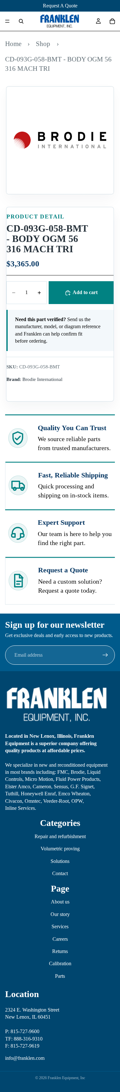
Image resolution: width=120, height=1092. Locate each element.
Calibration (60, 963)
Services (60, 926)
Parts (60, 976)
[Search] (21, 21)
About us (60, 901)
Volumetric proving (60, 848)
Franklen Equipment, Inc (66, 1078)
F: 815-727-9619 (22, 1046)
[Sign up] (105, 655)
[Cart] (112, 21)
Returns (60, 951)
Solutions (60, 861)
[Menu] (7, 21)
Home (13, 43)
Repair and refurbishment (60, 836)
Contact (60, 873)
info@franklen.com (24, 1058)
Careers (60, 938)
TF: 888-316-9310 (24, 1038)
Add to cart (85, 292)
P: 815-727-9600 (22, 1031)
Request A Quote (60, 5)
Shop (43, 43)
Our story (60, 914)
